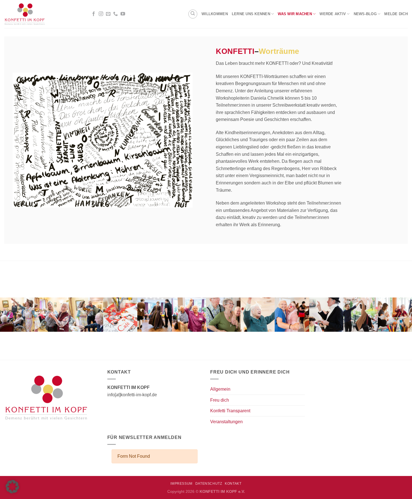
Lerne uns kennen (251, 14)
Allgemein (220, 389)
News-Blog (365, 14)
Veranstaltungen (226, 421)
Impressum (181, 484)
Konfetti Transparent (230, 410)
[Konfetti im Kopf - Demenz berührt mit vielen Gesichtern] (43, 14)
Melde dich (396, 14)
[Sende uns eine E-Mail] (108, 14)
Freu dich (219, 400)
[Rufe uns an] (115, 14)
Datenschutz (208, 484)
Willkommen (215, 14)
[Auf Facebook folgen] (93, 14)
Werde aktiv (333, 14)
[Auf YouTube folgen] (123, 14)
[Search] (192, 14)
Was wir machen (295, 14)
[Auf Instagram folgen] (101, 14)
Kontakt (233, 484)
